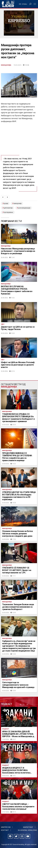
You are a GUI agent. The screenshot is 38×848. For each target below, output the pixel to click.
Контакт (5, 830)
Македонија (6, 65)
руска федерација (24, 208)
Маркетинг (28, 827)
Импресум (6, 827)
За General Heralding (27, 830)
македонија (17, 203)
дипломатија (8, 208)
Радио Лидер (7, 4)
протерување (8, 212)
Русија (6, 203)
